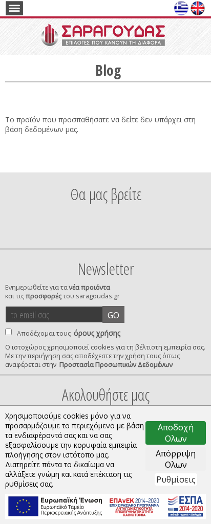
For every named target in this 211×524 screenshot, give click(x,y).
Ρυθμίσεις (176, 479)
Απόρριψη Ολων (176, 459)
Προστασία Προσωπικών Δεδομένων (116, 364)
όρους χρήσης (97, 333)
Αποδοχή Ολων (176, 433)
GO (113, 315)
